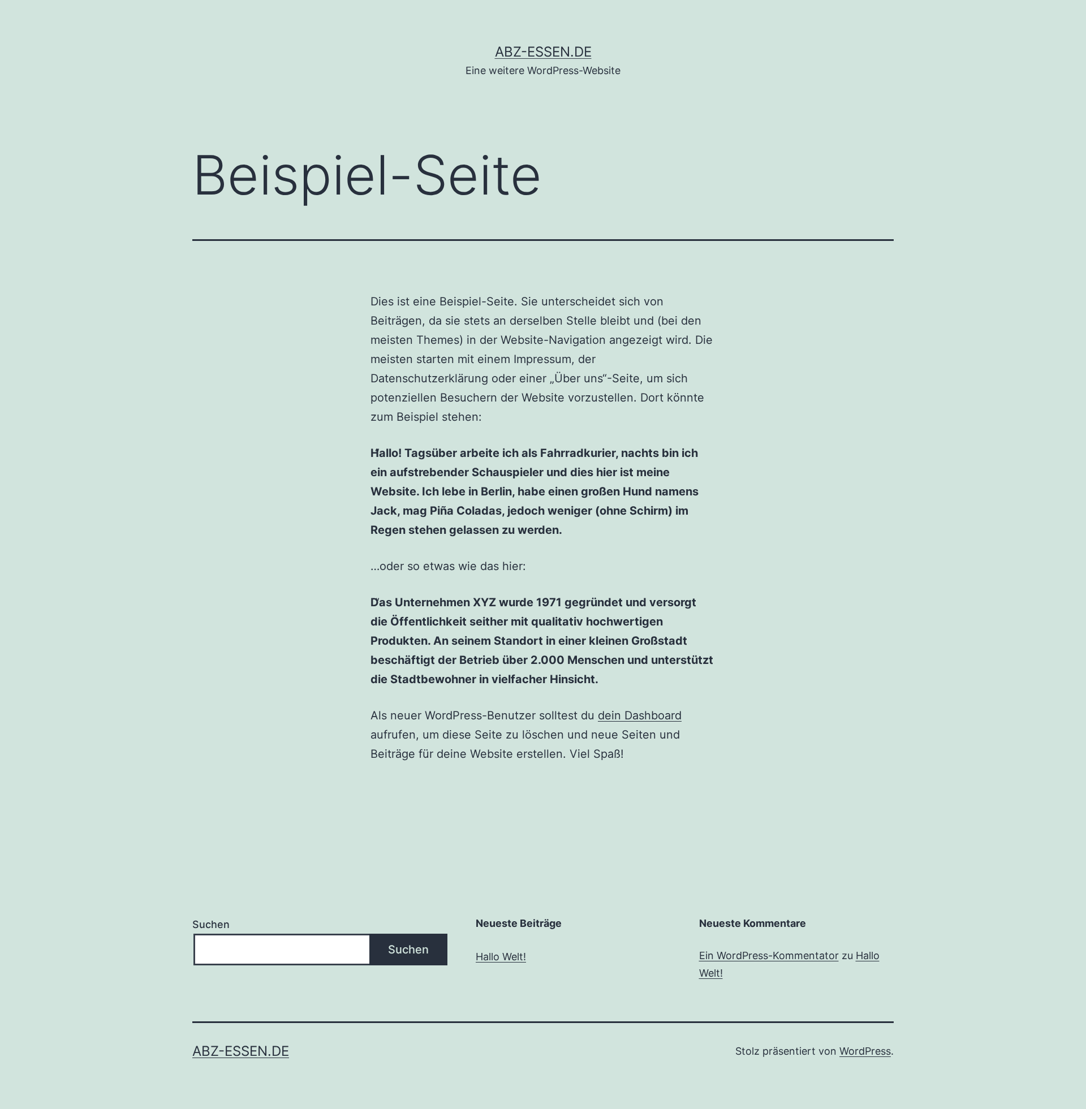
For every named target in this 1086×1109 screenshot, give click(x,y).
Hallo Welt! (501, 957)
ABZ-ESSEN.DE (543, 52)
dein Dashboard (640, 715)
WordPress (865, 1051)
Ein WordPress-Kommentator (769, 955)
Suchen (211, 924)
